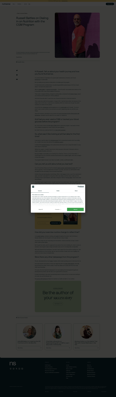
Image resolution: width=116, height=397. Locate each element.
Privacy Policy (40, 205)
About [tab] (76, 190)
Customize (57, 209)
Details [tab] (58, 190)
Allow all (75, 209)
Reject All (41, 209)
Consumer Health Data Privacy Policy (52, 205)
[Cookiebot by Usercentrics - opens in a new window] (78, 187)
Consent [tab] (40, 190)
